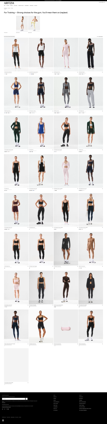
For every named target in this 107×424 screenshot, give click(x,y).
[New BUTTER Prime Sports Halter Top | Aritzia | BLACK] (32, 74)
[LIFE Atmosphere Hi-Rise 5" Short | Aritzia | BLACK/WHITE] (6, 306)
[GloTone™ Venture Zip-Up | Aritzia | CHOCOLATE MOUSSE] (79, 268)
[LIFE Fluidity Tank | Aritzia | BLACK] (30, 151)
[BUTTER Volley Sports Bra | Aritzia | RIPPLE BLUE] (5, 112)
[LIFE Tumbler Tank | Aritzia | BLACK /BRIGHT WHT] (5, 190)
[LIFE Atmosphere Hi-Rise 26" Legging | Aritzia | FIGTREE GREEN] (4, 151)
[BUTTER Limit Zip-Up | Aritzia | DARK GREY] (54, 112)
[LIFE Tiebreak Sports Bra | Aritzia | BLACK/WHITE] (29, 229)
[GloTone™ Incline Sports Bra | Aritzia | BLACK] (79, 345)
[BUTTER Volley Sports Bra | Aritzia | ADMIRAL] (8, 112)
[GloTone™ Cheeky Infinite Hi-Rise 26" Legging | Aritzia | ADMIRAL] (4, 345)
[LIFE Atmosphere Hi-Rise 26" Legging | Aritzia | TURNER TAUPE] (8, 151)
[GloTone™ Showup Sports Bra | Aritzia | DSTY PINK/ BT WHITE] (54, 345)
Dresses (11, 5)
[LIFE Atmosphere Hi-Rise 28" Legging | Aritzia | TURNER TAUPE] (82, 229)
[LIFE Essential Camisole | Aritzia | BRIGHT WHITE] (81, 74)
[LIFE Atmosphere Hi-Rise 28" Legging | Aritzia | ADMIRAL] (79, 229)
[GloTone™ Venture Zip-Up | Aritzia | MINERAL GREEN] (81, 268)
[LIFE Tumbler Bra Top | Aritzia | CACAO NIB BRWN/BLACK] (83, 112)
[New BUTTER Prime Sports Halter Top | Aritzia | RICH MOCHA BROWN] (33, 74)
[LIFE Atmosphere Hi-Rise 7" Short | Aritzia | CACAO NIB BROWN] (81, 190)
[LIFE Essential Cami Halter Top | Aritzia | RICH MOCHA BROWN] (6, 74)
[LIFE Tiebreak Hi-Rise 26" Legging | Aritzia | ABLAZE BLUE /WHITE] (55, 151)
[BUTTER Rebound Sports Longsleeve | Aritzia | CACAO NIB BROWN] (56, 190)
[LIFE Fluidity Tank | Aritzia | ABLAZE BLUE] (29, 151)
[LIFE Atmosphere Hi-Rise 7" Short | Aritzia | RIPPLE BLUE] (82, 190)
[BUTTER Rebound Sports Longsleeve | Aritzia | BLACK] (55, 190)
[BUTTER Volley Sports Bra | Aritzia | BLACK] (6, 112)
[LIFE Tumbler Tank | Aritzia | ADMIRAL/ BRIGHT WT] (6, 190)
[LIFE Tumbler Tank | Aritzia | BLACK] (4, 190)
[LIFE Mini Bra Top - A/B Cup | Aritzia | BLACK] (30, 112)
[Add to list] (28, 72)
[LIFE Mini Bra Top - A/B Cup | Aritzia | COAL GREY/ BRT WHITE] (32, 112)
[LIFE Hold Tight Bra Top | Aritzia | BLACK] (4, 268)
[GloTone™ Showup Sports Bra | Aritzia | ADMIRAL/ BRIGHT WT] (55, 345)
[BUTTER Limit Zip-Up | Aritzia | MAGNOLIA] (56, 112)
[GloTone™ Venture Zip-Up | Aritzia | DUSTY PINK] (80, 268)
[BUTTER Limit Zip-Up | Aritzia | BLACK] (55, 112)
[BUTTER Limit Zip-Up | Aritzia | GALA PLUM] (57, 112)
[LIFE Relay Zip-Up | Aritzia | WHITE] (82, 151)
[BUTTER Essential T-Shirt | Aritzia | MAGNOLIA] (54, 74)
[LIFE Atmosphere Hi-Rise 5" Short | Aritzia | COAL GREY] (8, 229)
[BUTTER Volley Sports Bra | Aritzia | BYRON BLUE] (4, 112)
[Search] (99, 2)
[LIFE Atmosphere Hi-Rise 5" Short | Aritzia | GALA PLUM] (4, 229)
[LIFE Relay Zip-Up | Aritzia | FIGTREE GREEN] (79, 151)
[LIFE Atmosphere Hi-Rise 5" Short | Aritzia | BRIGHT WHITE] (7, 229)
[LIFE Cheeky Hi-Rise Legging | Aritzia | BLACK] (29, 306)
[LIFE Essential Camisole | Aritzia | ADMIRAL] (82, 74)
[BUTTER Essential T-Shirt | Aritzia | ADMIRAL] (58, 74)
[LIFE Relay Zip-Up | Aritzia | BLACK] (81, 151)
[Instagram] (4, 409)
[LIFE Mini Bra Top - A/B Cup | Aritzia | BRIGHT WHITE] (31, 112)
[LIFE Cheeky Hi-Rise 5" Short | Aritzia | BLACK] (54, 268)
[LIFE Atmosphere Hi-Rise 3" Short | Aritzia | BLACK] (29, 190)
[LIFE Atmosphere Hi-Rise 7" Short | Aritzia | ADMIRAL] (79, 190)
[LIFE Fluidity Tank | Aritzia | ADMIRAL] (32, 151)
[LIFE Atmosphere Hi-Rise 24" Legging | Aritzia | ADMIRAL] (55, 229)
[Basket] (101, 2)
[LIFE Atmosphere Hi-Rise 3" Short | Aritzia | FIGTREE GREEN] (31, 190)
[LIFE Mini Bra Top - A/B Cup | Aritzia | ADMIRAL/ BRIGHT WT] (29, 112)
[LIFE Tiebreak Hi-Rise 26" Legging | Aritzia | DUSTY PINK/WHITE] (56, 151)
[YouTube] (8, 409)
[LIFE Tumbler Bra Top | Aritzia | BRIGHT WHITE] (81, 112)
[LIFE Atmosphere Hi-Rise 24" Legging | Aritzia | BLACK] (54, 229)
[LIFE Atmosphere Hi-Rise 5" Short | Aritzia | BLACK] (5, 229)
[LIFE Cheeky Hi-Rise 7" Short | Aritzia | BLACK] (29, 345)
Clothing (7, 5)
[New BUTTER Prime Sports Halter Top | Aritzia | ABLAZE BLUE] (31, 74)
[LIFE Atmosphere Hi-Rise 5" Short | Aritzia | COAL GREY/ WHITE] (5, 306)
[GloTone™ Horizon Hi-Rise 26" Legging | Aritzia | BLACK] (55, 306)
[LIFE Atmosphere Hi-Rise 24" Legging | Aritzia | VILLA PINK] (56, 229)
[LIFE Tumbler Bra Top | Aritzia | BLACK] (79, 112)
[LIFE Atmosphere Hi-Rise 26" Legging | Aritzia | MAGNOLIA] (7, 151)
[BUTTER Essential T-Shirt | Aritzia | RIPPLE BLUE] (57, 74)
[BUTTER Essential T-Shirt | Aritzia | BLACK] (55, 74)
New (4, 5)
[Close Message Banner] (105, 0)
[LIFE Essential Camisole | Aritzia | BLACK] (80, 74)
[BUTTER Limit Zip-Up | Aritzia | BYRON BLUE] (58, 112)
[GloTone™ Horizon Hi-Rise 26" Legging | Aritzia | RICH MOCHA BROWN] (54, 306)
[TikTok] (2, 409)
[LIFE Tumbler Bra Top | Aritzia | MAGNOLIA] (82, 112)
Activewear (15, 5)
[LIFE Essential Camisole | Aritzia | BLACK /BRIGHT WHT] (79, 74)
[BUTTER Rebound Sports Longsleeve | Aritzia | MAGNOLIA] (54, 190)
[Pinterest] (6, 409)
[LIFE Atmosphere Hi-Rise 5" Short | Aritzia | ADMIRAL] (6, 229)
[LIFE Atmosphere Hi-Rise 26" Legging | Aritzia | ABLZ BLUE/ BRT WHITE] (4, 384)
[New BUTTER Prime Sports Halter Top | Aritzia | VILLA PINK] (30, 74)
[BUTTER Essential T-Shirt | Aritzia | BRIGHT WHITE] (56, 74)
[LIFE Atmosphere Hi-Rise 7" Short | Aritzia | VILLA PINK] (83, 190)
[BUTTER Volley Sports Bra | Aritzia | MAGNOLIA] (7, 112)
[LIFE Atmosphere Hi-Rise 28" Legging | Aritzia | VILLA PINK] (81, 229)
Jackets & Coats (21, 5)
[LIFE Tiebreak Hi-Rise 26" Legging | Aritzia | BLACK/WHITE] (54, 151)
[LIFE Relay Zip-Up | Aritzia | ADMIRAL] (80, 151)
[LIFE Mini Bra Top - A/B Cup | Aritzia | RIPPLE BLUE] (33, 112)
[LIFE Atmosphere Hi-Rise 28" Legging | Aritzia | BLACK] (80, 229)
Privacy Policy (3, 402)
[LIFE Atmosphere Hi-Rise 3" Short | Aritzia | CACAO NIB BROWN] (30, 190)
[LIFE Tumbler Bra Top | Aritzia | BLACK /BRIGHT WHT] (80, 112)
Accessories (31, 5)
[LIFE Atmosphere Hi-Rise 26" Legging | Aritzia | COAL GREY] (6, 151)
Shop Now (59, 0)
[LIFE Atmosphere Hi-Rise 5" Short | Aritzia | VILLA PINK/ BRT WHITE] (4, 306)
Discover (35, 5)
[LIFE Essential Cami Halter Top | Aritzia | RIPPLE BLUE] (5, 74)
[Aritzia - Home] (9, 3)
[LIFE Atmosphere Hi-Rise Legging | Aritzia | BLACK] (79, 306)
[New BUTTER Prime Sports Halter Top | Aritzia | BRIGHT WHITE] (29, 74)
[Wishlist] (102, 2)
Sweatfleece (27, 5)
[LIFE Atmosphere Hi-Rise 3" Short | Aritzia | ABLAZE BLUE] (33, 190)
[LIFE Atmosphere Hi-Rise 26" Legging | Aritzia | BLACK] (5, 151)
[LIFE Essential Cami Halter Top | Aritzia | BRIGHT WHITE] (4, 74)
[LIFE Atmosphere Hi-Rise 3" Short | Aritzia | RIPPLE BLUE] (32, 190)
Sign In (104, 2)
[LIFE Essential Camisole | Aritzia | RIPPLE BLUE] (83, 74)
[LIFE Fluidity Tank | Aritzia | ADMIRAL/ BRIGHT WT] (31, 151)
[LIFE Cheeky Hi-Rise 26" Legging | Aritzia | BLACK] (29, 268)
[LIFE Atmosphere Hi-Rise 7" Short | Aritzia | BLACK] (80, 190)
